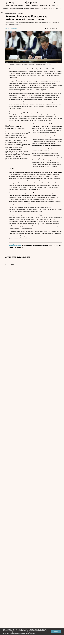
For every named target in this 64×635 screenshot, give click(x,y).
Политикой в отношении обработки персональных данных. (19, 633)
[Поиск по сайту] (58, 3)
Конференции (39, 8)
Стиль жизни (52, 5)
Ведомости (6, 8)
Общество (27, 5)
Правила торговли (29, 8)
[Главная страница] (25, 2)
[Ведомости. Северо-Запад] (31, 2)
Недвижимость (43, 5)
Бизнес (7, 5)
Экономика (14, 5)
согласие (42, 630)
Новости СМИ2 (9, 265)
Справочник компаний (16, 8)
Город (56, 8)
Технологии (35, 5)
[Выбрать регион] (54, 3)
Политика (20, 5)
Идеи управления (49, 8)
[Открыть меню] (61, 3)
